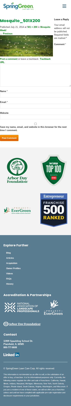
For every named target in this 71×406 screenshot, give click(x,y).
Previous (6, 33)
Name (4, 91)
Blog (8, 253)
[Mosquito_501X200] (26, 55)
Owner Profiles (13, 268)
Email (4, 102)
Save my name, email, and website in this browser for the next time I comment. (33, 129)
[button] (64, 6)
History (9, 284)
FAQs (9, 279)
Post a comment (8, 59)
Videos (9, 273)
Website (4, 113)
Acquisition (11, 263)
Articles (10, 258)
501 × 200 (32, 27)
